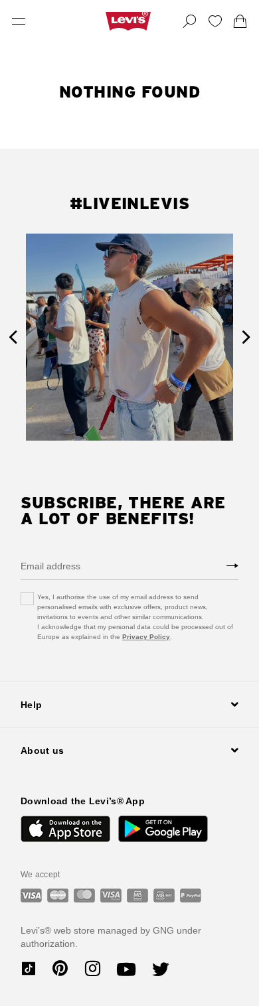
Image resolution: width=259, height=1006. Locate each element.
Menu (19, 21)
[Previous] (13, 337)
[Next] (246, 337)
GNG (163, 930)
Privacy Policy (146, 636)
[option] (129, 337)
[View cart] (240, 21)
